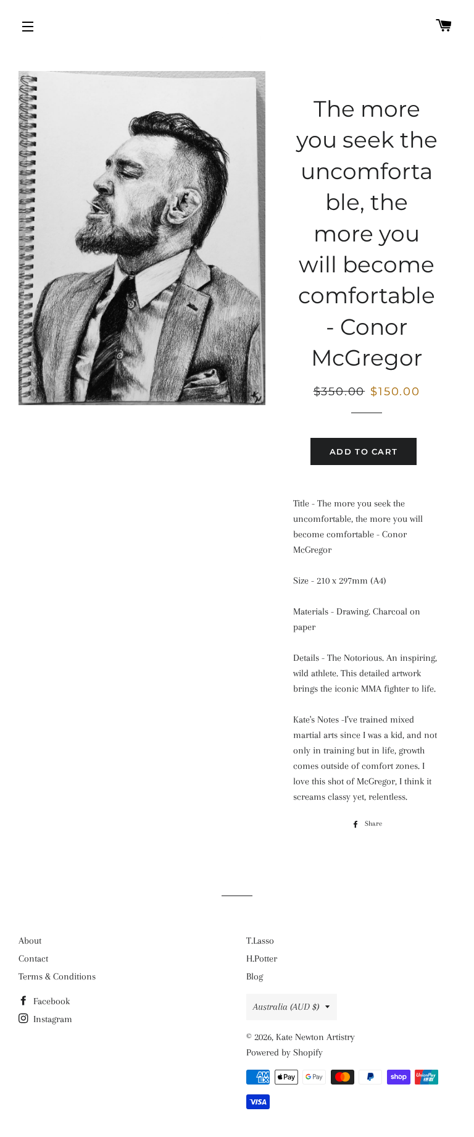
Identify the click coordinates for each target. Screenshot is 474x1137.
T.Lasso (260, 940)
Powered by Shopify (284, 1052)
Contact (33, 958)
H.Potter (261, 958)
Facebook (50, 1001)
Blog (254, 976)
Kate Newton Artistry (315, 1037)
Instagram (51, 1019)
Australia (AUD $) (286, 1006)
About (30, 940)
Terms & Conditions (57, 976)
